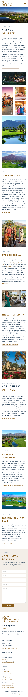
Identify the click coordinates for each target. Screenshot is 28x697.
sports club (19, 263)
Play (3, 20)
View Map (4, 628)
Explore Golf (6, 212)
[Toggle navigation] (24, 3)
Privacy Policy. (18, 694)
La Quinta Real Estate (6, 677)
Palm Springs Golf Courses (8, 687)
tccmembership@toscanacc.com (9, 648)
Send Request (8, 605)
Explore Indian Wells (8, 418)
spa (3, 264)
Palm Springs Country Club (8, 684)
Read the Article (7, 543)
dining (13, 263)
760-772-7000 (5, 659)
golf (10, 263)
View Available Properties (10, 344)
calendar (8, 266)
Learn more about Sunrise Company (13, 485)
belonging (5, 283)
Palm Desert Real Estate (7, 673)
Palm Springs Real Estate (7, 685)
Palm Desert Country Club (7, 671)
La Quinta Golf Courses (7, 679)
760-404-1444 (5, 646)
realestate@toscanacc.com (8, 662)
